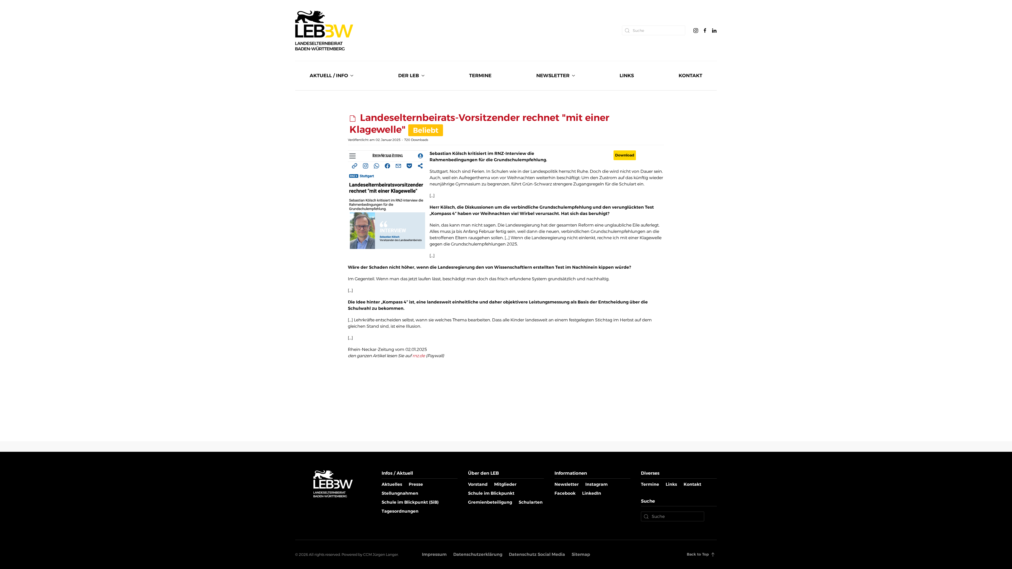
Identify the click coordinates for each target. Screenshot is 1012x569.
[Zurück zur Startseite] (324, 30)
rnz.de (418, 355)
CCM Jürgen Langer (380, 554)
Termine (650, 484)
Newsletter (566, 484)
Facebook (565, 493)
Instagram (596, 484)
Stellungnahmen (400, 493)
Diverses (650, 473)
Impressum (434, 554)
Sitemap (581, 554)
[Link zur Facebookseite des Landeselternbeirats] (705, 30)
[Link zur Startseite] (333, 483)
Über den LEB (483, 473)
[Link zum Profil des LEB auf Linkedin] (714, 30)
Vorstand (478, 484)
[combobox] (653, 30)
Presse (416, 484)
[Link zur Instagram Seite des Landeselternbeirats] (695, 30)
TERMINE (480, 76)
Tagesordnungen (400, 511)
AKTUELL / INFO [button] (329, 76)
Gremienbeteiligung (490, 502)
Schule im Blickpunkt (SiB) (410, 502)
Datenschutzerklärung (477, 554)
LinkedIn (591, 493)
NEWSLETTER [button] (553, 76)
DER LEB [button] (408, 76)
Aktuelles (392, 484)
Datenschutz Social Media (537, 554)
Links (671, 484)
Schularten (531, 502)
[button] (713, 554)
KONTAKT (690, 76)
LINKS (627, 76)
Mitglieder (505, 484)
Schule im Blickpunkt (491, 493)
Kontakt (692, 484)
